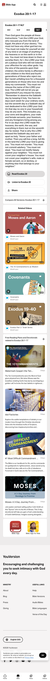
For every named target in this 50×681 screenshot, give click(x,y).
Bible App (15, 533)
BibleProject (14, 239)
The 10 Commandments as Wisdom (26, 267)
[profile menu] (43, 4)
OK (43, 655)
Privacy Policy (29, 657)
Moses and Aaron (19, 236)
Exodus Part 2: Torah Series (23, 327)
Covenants (16, 297)
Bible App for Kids (33, 533)
